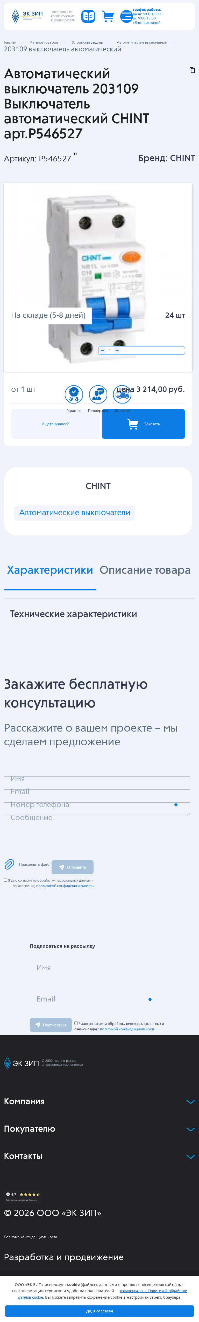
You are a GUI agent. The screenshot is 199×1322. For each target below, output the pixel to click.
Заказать (152, 424)
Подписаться (55, 1025)
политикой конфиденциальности (66, 886)
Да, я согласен (99, 1311)
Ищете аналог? (55, 424)
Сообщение (31, 818)
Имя (44, 968)
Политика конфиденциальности (30, 1237)
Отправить (76, 867)
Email (46, 999)
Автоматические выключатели (74, 513)
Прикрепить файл (35, 864)
